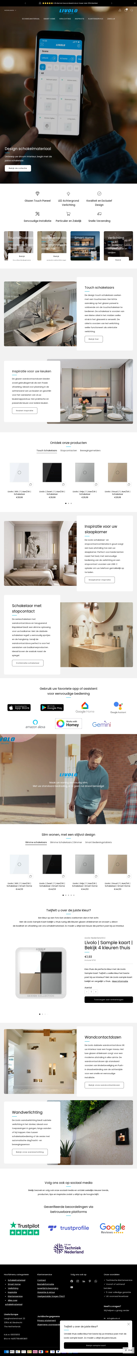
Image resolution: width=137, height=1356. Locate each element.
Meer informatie (120, 981)
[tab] (65, 503)
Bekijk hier (94, 339)
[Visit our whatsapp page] (96, 1281)
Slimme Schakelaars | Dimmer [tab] (66, 842)
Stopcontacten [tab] (68, 450)
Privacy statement (46, 1320)
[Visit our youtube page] (72, 1287)
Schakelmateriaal (31, 19)
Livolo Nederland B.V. (95, 937)
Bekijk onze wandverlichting (30, 1152)
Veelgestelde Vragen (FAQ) (51, 1296)
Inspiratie (12, 1292)
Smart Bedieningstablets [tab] (98, 842)
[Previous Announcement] (25, 3)
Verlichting (13, 1288)
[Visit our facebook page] (72, 1281)
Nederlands (9, 10)
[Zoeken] (131, 10)
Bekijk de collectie (18, 168)
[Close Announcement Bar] (135, 3)
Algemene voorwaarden (49, 1324)
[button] (39, 1014)
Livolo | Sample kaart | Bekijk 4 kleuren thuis (109, 945)
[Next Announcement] (111, 3)
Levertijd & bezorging (47, 1288)
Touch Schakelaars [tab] (47, 450)
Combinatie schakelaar (27, 663)
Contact (41, 1280)
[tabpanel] (68, 481)
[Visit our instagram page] (78, 1281)
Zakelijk (111, 19)
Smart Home (49, 19)
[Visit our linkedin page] (84, 1281)
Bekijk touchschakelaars (22, 258)
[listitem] (68, 3)
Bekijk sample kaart (96, 1345)
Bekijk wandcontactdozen (56, 258)
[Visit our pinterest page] (90, 1281)
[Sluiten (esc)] (128, 1324)
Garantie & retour (46, 1292)
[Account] (120, 10)
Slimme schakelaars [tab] (36, 842)
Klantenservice (15, 1296)
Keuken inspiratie (24, 410)
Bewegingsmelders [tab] (90, 450)
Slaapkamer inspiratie (100, 580)
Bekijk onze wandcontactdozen (104, 1085)
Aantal (88, 987)
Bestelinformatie (45, 1284)
